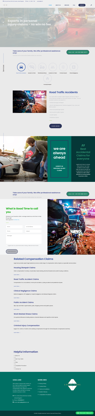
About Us (17, 355)
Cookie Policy (42, 386)
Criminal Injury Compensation (27, 326)
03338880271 (21, 400)
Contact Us (16, 219)
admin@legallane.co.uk (23, 402)
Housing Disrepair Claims (24, 268)
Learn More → (17, 274)
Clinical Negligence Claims (25, 291)
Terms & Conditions (44, 389)
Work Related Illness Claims (25, 314)
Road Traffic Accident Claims (26, 279)
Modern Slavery (43, 392)
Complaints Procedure (20, 365)
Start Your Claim (19, 359)
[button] (85, 413)
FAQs (16, 362)
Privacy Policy (42, 383)
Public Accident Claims (24, 302)
